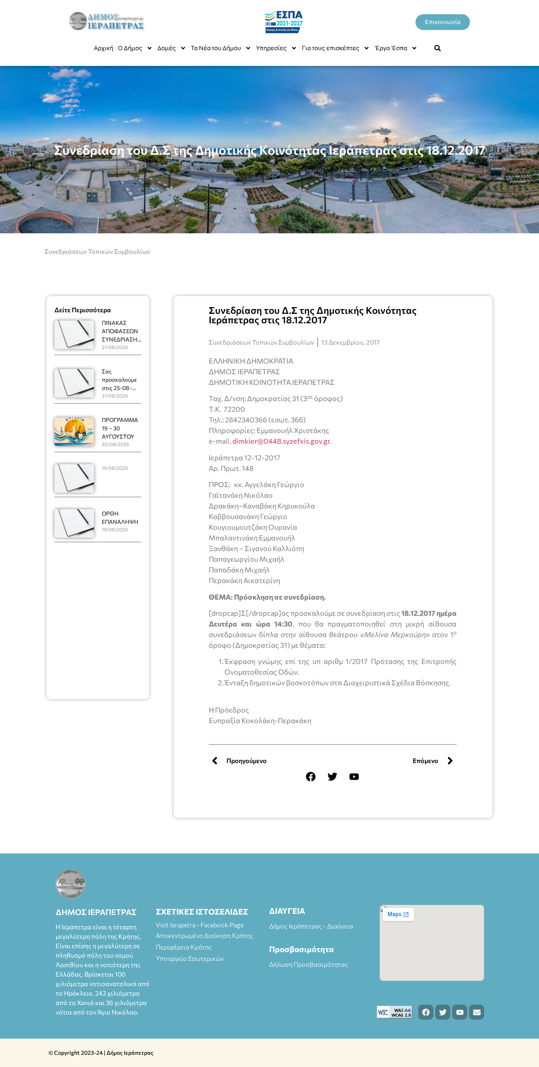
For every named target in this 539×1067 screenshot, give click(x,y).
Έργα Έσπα (390, 48)
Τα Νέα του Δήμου (216, 48)
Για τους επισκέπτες (330, 48)
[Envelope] (476, 1012)
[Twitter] (332, 776)
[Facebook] (311, 776)
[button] (438, 48)
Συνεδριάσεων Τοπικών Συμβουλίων (97, 251)
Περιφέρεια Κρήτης (184, 947)
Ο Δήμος (130, 48)
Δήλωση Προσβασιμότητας (308, 964)
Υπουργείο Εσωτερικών (190, 958)
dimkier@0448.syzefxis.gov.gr (281, 441)
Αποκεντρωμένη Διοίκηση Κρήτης (204, 935)
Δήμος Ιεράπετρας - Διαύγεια (311, 926)
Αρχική (103, 48)
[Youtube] (354, 776)
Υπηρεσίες (271, 48)
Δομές (166, 48)
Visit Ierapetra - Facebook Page (199, 924)
